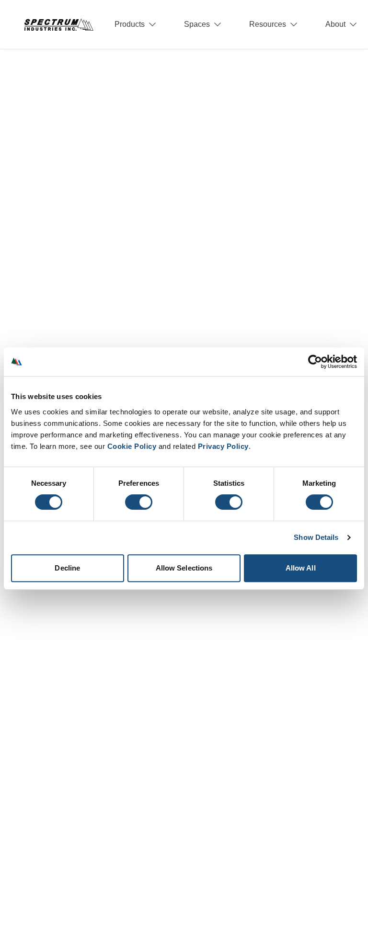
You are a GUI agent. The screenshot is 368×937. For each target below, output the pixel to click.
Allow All (301, 568)
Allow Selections (184, 568)
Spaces (197, 24)
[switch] (138, 502)
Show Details (316, 537)
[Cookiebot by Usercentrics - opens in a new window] (315, 361)
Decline (67, 568)
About (335, 24)
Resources (267, 24)
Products (130, 24)
